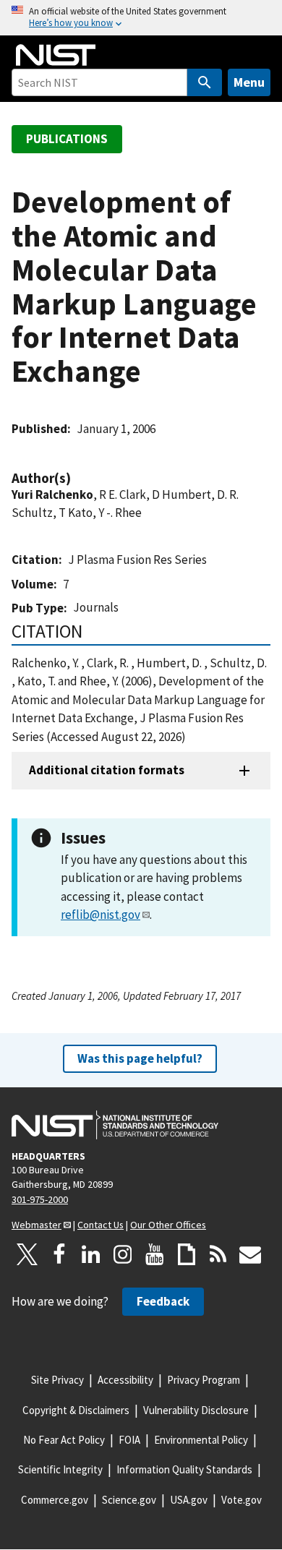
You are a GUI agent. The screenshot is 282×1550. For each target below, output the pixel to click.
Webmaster (36, 1224)
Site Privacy (57, 1380)
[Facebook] (59, 1254)
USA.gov (189, 1500)
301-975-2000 (40, 1199)
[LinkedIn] (91, 1254)
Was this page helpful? (139, 1058)
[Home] (55, 55)
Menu (249, 82)
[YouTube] (155, 1254)
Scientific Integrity (60, 1469)
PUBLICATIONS (67, 139)
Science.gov (129, 1500)
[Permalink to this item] (78, 478)
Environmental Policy (201, 1440)
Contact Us (100, 1224)
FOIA (129, 1440)
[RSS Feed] (218, 1254)
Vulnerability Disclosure (196, 1410)
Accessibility (125, 1380)
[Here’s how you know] (141, 17)
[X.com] (27, 1254)
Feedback (163, 1301)
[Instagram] (123, 1254)
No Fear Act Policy (64, 1440)
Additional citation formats (106, 770)
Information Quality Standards (184, 1469)
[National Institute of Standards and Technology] (115, 1124)
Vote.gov (241, 1500)
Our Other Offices (168, 1224)
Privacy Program (203, 1380)
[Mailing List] (250, 1254)
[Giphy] (186, 1254)
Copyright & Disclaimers (75, 1410)
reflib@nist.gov (100, 914)
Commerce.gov (54, 1500)
